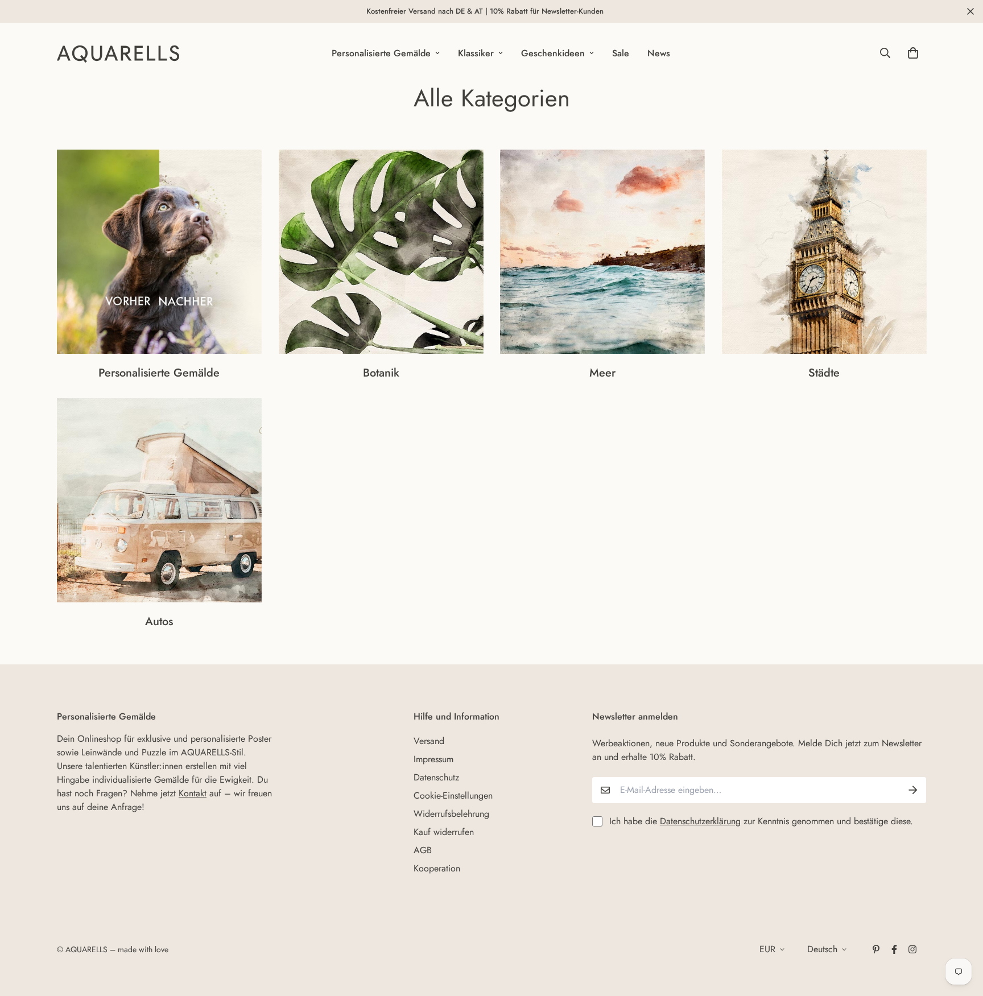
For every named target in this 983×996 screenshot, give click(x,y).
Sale (620, 53)
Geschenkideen (553, 53)
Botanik (380, 373)
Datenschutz (436, 777)
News (658, 53)
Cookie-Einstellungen (453, 795)
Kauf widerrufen (444, 831)
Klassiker (476, 53)
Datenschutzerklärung (700, 821)
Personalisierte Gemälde (381, 53)
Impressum (433, 759)
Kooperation (437, 868)
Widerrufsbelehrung (451, 813)
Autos (159, 622)
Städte (824, 373)
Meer (602, 373)
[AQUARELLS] (118, 53)
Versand (429, 740)
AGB (423, 850)
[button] (911, 53)
